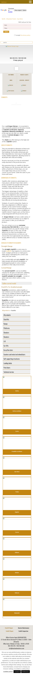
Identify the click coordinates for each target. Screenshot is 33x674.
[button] (16, 283)
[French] (23, 85)
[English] (10, 85)
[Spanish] (24, 90)
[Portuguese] (10, 90)
